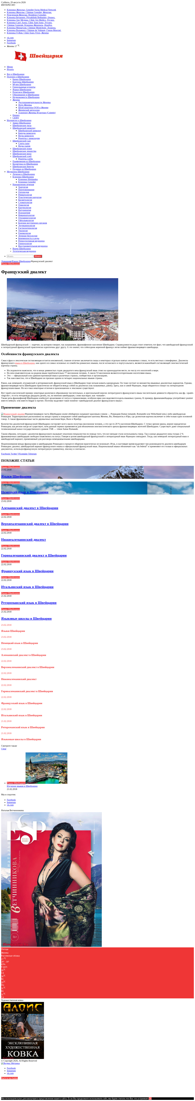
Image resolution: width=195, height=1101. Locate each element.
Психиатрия (24, 212)
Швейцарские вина (22, 153)
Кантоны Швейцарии (23, 82)
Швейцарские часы (22, 125)
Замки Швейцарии (22, 123)
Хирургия (23, 187)
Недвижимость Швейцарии (26, 97)
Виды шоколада (26, 136)
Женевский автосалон (29, 110)
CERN (16, 118)
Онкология (23, 205)
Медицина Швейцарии (18, 171)
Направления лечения (23, 184)
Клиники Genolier (27, 182)
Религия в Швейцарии (24, 92)
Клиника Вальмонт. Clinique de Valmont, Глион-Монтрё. (34, 30)
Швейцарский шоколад (24, 128)
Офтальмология (26, 220)
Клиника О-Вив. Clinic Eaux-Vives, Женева (28, 33)
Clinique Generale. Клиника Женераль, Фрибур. (29, 25)
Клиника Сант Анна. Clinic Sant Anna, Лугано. (29, 22)
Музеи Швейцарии (22, 84)
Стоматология (25, 202)
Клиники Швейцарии (23, 177)
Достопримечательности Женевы (34, 102)
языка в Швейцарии (25, 363)
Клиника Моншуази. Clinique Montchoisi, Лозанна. (31, 28)
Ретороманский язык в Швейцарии (29, 602)
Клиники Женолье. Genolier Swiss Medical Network (31, 10)
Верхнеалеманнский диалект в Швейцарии (35, 523)
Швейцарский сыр (22, 141)
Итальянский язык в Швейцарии (27, 586)
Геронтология (25, 243)
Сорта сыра (23, 143)
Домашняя (6, 261)
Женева (16, 100)
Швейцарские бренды (23, 166)
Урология (23, 230)
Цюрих (16, 115)
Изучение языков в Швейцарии (22, 786)
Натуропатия (24, 210)
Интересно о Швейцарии (19, 120)
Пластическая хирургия (29, 197)
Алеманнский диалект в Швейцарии (29, 507)
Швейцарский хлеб (22, 156)
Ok (150, 1098)
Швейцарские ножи (22, 148)
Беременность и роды (28, 238)
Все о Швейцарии (15, 74)
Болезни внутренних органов (32, 223)
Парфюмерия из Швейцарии (26, 161)
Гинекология (24, 233)
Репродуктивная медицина (31, 241)
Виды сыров (24, 146)
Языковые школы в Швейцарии (26, 618)
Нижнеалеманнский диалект (23, 539)
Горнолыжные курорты (24, 87)
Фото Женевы (25, 105)
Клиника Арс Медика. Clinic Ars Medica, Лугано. (31, 20)
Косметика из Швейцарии (25, 164)
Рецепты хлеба (25, 159)
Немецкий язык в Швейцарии (24, 492)
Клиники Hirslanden (28, 179)
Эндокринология (26, 225)
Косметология (25, 200)
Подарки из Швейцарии (24, 169)
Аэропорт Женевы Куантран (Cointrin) (37, 112)
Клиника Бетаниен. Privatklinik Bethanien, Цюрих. (31, 17)
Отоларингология (27, 218)
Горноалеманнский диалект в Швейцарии (34, 555)
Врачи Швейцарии (22, 248)
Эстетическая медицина (24, 251)
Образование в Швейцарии (26, 94)
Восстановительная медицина (33, 246)
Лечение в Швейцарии (24, 174)
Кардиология (24, 207)
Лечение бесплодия (27, 236)
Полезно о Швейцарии (18, 77)
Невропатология (26, 215)
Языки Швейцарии (22, 89)
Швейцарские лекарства (24, 151)
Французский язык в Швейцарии (27, 571)
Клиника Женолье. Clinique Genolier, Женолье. (29, 12)
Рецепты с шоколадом (29, 138)
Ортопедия (23, 192)
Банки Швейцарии (22, 79)
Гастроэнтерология (27, 228)
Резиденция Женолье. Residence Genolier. (27, 15)
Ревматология (25, 195)
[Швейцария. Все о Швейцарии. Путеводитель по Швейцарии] (33, 62)
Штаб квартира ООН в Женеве (33, 107)
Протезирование (26, 189)
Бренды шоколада (27, 133)
